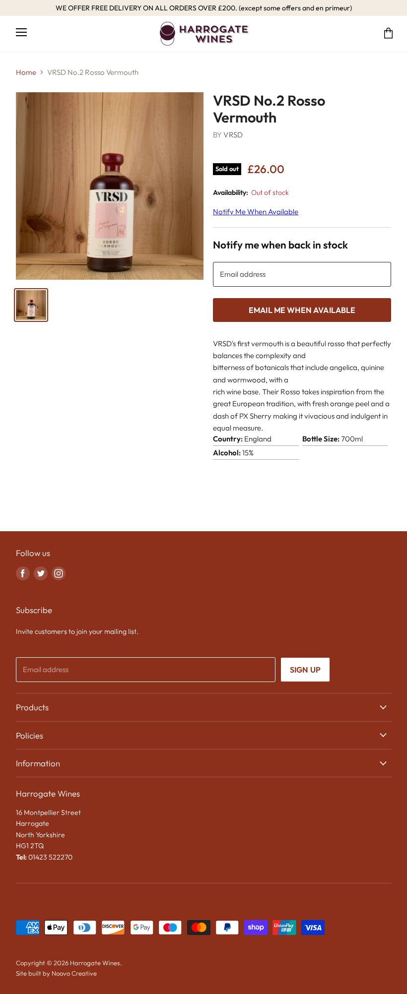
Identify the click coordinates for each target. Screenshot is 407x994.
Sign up (305, 670)
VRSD (233, 134)
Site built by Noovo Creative (56, 973)
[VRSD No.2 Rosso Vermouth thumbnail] (31, 305)
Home (26, 72)
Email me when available (302, 310)
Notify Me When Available (255, 211)
